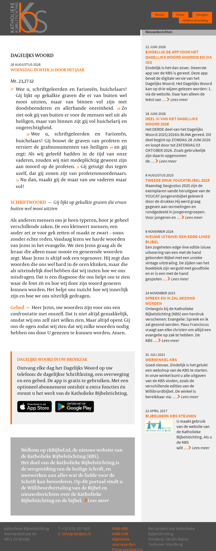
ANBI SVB (120, 534)
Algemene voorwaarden (124, 541)
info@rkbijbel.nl (76, 534)
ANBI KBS (120, 528)
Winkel (159, 15)
